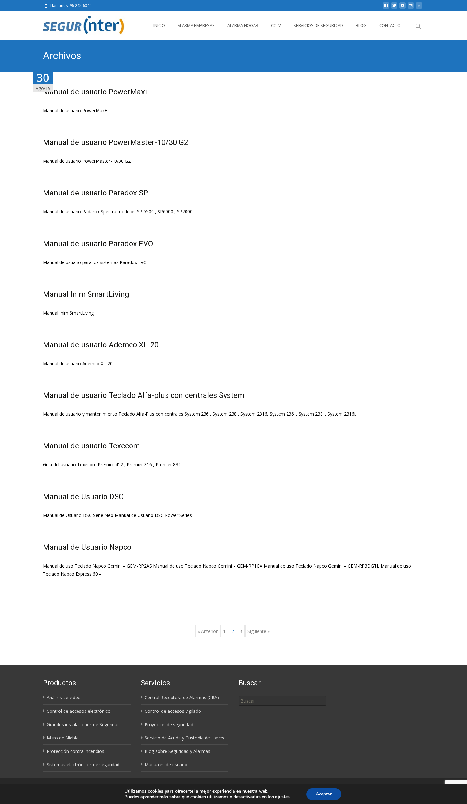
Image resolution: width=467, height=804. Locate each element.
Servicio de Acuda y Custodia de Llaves (184, 738)
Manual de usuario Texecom (91, 445)
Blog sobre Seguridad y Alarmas (177, 751)
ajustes (282, 797)
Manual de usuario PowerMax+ (96, 91)
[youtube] (402, 8)
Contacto (390, 25)
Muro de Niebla (62, 738)
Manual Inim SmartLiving (86, 294)
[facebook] (386, 8)
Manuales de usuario (166, 764)
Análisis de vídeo (64, 697)
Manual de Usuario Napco (87, 547)
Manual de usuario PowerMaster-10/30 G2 (115, 142)
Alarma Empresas (196, 25)
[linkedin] (419, 8)
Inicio (159, 25)
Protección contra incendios (75, 751)
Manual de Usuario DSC (83, 496)
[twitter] (394, 8)
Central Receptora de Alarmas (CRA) (182, 697)
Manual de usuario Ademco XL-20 (101, 344)
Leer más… (54, 586)
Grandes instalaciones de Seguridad (83, 724)
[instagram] (411, 8)
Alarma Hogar (242, 25)
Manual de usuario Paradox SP (95, 192)
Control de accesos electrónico (79, 711)
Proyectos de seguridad (169, 724)
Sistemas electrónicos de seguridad (83, 764)
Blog (361, 25)
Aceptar (324, 794)
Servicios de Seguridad (318, 25)
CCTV (276, 25)
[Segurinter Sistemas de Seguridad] (80, 24)
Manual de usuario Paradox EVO (98, 243)
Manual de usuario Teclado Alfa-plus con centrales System (143, 395)
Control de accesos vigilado (173, 711)
